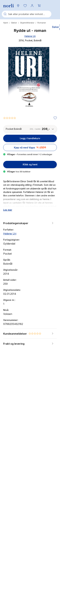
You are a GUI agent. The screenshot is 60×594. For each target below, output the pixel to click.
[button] (25, 5)
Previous (9, 90)
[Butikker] (18, 5)
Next (50, 90)
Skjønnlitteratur (27, 23)
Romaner (41, 23)
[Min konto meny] (32, 5)
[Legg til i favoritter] (54, 118)
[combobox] (26, 14)
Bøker (14, 23)
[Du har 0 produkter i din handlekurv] (39, 5)
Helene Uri (30, 36)
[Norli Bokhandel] (8, 5)
